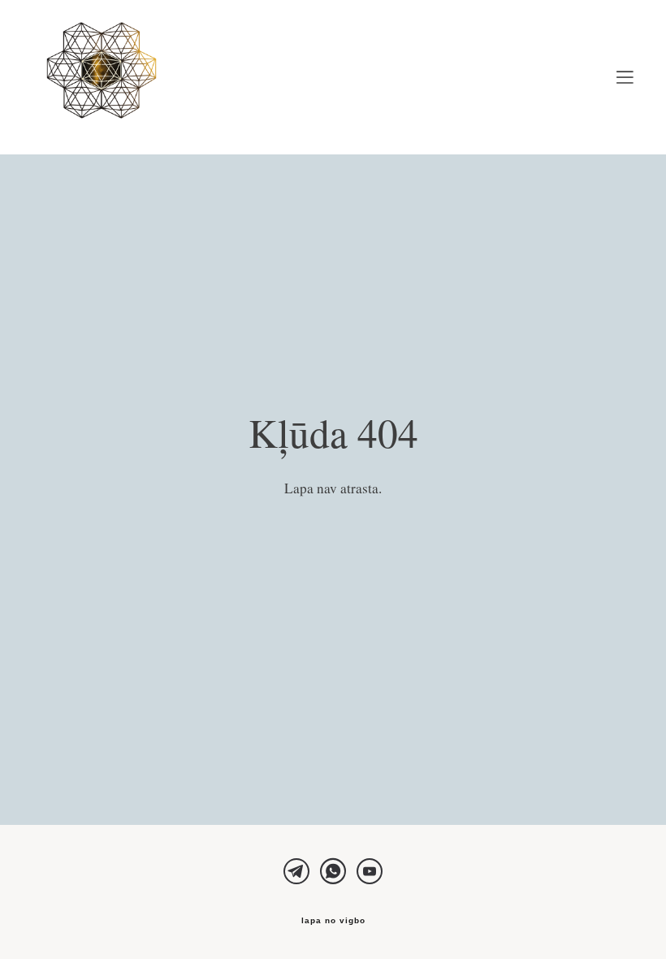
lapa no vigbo (333, 921)
